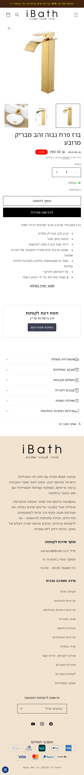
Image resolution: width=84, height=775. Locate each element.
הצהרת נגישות (66, 628)
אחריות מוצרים (66, 665)
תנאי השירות (67, 619)
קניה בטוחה (68, 646)
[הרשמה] (21, 708)
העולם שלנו (68, 591)
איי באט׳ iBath (31, 767)
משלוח (66, 157)
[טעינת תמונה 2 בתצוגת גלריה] (42, 116)
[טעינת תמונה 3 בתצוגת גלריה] (16, 116)
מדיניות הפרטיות (65, 601)
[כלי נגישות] (5, 769)
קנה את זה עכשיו (42, 212)
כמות (78, 164)
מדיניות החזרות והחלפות (59, 610)
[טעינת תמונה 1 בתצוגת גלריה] (68, 116)
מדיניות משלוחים (64, 637)
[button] (75, 14)
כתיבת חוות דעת (42, 327)
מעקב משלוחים (65, 683)
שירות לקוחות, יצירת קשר (59, 656)
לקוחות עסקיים (65, 674)
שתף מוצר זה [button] (67, 424)
